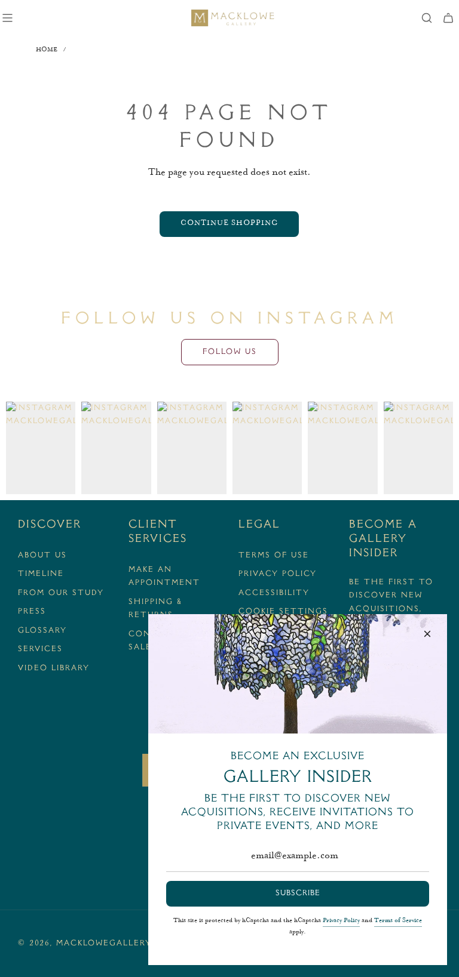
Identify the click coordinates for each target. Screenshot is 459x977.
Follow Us (230, 352)
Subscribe (298, 893)
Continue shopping (229, 223)
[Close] (427, 634)
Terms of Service (398, 921)
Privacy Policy (341, 921)
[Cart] (448, 18)
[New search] (426, 18)
